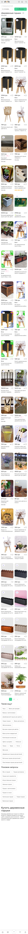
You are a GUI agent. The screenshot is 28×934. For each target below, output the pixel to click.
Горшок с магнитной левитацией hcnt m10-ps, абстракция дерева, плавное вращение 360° (20, 694)
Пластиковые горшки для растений (12, 762)
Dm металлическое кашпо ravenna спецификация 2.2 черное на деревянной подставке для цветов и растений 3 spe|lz (7, 334)
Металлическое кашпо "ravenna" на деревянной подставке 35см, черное (6, 71)
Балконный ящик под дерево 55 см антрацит (20, 612)
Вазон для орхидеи (14, 708)
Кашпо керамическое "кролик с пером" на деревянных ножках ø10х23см (21, 129)
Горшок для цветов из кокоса (21, 501)
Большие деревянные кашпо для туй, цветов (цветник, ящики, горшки (7, 216)
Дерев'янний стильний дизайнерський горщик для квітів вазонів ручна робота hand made (7, 501)
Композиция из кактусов (9, 737)
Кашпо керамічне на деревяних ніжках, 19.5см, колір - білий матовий (20, 530)
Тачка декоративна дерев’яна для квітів (20, 420)
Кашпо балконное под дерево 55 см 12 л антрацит (7, 612)
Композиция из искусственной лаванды (5, 474)
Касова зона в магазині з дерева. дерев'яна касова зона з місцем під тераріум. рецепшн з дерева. (7, 391)
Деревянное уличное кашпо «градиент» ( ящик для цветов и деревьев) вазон (21, 272)
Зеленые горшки (7, 784)
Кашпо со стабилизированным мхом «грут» (7, 530)
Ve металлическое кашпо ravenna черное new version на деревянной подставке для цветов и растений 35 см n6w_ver (7, 364)
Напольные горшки (8, 797)
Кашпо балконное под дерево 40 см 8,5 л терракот (7, 585)
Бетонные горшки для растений (11, 758)
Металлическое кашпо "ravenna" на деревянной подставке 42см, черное (20, 42)
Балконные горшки (8, 801)
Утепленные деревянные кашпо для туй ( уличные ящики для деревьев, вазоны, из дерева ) (7, 243)
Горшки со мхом (7, 792)
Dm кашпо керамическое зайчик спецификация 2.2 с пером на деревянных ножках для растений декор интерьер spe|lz (21, 305)
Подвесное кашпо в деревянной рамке (6, 187)
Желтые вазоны (7, 725)
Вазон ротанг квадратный (10, 733)
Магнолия (5, 750)
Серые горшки (7, 721)
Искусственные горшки (9, 780)
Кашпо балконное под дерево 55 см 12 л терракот (7, 639)
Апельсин (18, 742)
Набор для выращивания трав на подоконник (21, 666)
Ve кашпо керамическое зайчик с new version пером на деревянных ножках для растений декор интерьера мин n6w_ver (21, 334)
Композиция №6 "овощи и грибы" (19, 557)
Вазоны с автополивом (9, 713)
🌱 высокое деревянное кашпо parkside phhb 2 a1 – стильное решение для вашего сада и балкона (20, 216)
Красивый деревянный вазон (6, 158)
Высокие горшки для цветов (10, 729)
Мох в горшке (6, 772)
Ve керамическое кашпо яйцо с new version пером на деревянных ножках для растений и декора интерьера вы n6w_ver (7, 276)
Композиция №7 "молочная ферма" (6, 694)
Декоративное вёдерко (5, 447)
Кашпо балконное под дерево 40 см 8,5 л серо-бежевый (21, 639)
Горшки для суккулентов (9, 776)
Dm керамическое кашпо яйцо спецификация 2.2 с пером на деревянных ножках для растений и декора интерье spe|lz (20, 245)
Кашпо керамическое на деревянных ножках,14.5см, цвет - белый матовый (21, 362)
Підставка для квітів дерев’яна (20, 391)
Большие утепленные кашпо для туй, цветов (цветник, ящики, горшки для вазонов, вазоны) (21, 474)
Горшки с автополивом (9, 788)
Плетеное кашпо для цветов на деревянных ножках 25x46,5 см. (7, 127)
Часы (4, 708)
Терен (11, 746)
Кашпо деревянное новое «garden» (6, 39)
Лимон (4, 746)
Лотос (18, 746)
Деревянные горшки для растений (12, 754)
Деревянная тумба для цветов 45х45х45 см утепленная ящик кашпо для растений (7, 303)
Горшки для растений (8, 6)
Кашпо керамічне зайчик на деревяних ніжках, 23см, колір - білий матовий (7, 557)
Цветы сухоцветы (7, 742)
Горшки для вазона (19, 772)
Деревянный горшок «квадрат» (20, 157)
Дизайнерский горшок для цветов (12, 717)
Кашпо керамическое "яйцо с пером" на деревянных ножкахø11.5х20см (21, 100)
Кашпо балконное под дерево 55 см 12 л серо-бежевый (7, 666)
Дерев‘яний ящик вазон (6, 418)
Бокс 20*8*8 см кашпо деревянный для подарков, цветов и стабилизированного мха (21, 187)
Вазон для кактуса (19, 721)
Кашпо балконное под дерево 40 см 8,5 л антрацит (21, 585)
